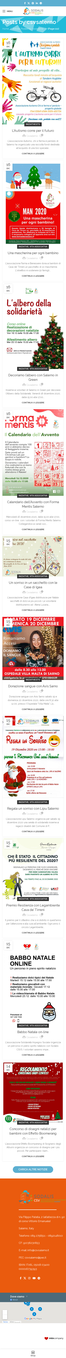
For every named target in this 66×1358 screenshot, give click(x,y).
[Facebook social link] (25, 3)
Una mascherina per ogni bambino (33, 253)
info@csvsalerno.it (38, 1250)
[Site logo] (33, 11)
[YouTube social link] (34, 1278)
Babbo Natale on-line (33, 1032)
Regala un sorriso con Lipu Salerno (33, 808)
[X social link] (29, 3)
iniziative (24, 247)
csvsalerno (41, 22)
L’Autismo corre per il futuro (33, 131)
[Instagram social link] (29, 1278)
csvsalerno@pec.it (35, 1257)
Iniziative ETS (33, 124)
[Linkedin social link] (37, 3)
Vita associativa (38, 247)
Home (5, 28)
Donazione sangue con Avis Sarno (33, 686)
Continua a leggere (33, 153)
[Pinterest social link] (33, 3)
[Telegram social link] (41, 3)
